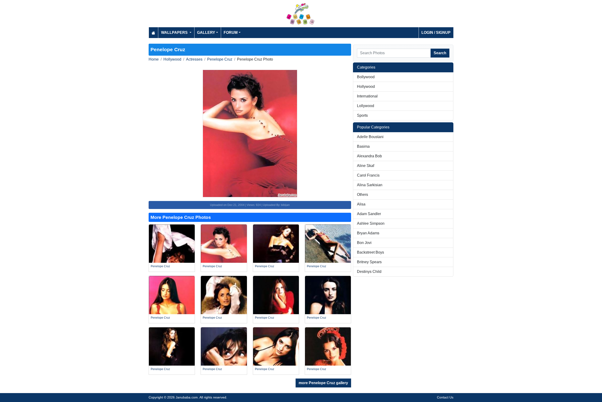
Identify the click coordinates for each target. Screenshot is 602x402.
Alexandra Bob (369, 156)
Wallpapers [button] (175, 33)
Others (362, 195)
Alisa (361, 204)
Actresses (194, 59)
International (367, 96)
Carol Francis (368, 175)
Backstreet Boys (370, 252)
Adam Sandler (369, 214)
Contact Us (445, 397)
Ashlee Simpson (370, 223)
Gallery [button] (206, 33)
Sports (362, 115)
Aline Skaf (365, 166)
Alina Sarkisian (369, 185)
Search (440, 53)
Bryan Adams (368, 233)
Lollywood (365, 106)
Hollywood (172, 59)
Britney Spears (369, 262)
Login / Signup (436, 33)
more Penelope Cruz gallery (323, 383)
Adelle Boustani (370, 137)
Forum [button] (231, 33)
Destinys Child (369, 272)
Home (154, 59)
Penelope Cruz (219, 59)
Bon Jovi (364, 243)
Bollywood (366, 77)
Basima (363, 146)
